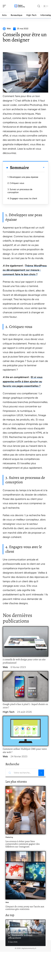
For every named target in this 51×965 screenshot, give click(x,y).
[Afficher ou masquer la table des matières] (37, 167)
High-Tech (8, 712)
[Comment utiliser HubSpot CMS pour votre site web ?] (25, 731)
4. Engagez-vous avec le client (22, 198)
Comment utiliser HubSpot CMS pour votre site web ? (25, 750)
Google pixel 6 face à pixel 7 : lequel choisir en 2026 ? (25, 706)
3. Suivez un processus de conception (19, 191)
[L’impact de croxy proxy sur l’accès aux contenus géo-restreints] (25, 875)
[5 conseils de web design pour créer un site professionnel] (25, 641)
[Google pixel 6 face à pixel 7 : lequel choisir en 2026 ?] (25, 686)
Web (5, 667)
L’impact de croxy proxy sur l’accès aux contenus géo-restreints (24, 908)
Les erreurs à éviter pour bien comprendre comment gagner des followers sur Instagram (22, 844)
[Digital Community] (19, 6)
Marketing (9, 837)
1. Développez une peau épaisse (22, 177)
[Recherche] (39, 6)
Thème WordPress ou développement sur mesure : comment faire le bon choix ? (25, 270)
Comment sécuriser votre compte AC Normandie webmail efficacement (25, 935)
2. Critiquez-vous (15, 183)
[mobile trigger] (5, 6)
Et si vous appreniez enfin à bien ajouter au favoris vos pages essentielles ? (22, 382)
